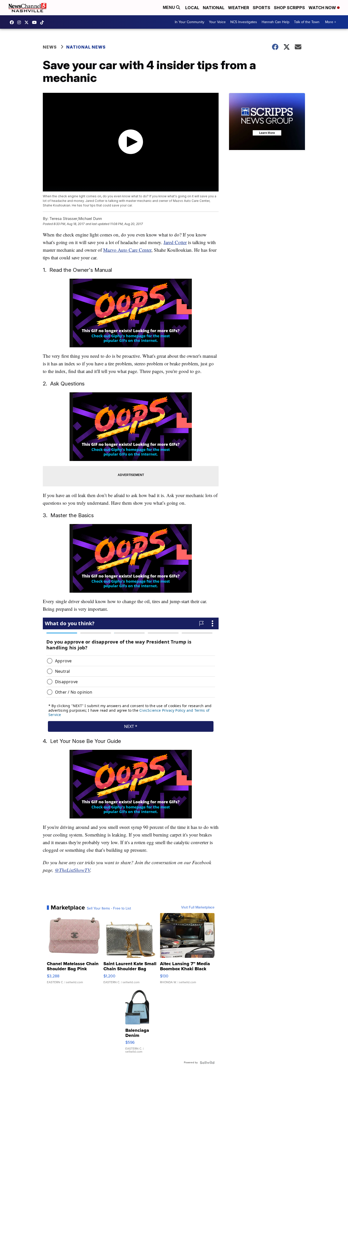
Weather (238, 7)
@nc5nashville (43, 22)
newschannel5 (13, 22)
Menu (169, 7)
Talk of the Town (306, 22)
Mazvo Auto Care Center (127, 250)
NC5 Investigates (243, 22)
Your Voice (217, 22)
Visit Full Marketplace (198, 907)
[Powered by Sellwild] (207, 1062)
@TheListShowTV (72, 870)
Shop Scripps (289, 7)
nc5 (27, 22)
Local (192, 7)
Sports (261, 7)
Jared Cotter (175, 242)
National (213, 7)
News (50, 47)
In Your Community (189, 22)
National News (86, 47)
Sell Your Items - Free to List (109, 908)
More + (330, 22)
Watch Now (323, 7)
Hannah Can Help (275, 22)
